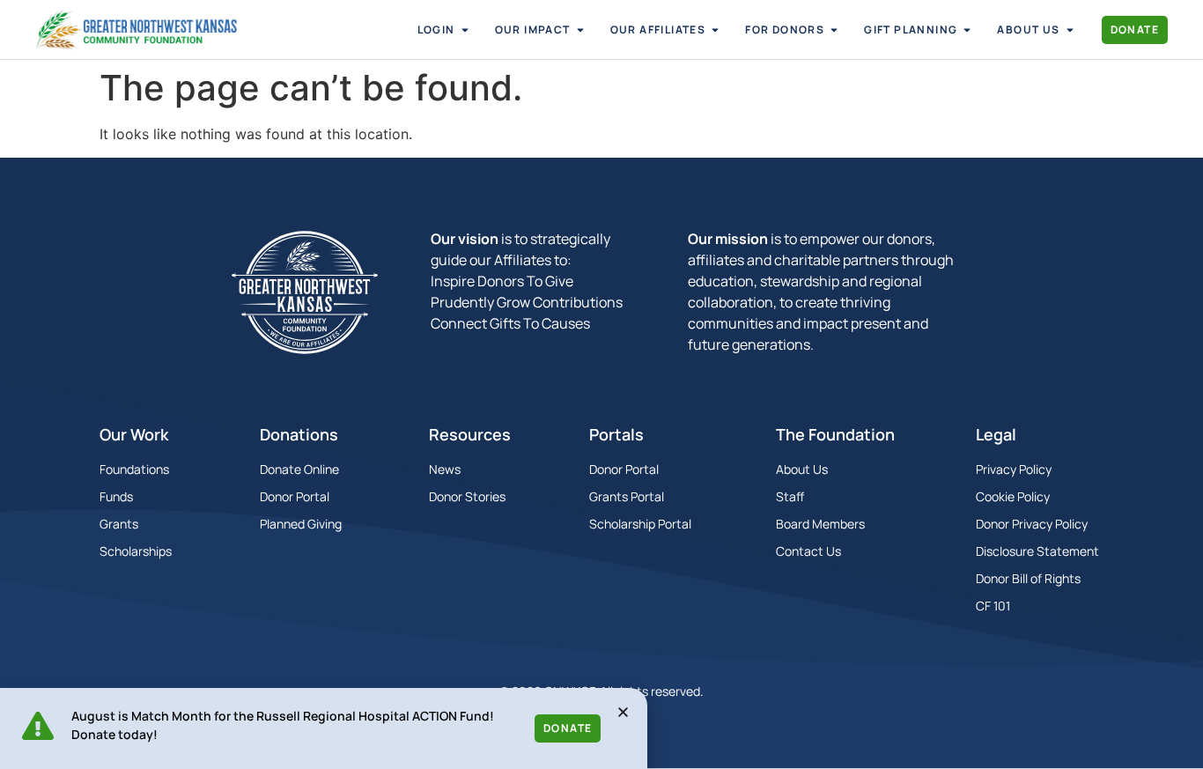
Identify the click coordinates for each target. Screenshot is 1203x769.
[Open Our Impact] (580, 30)
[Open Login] (465, 30)
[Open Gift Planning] (967, 30)
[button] (623, 712)
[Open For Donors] (834, 30)
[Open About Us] (1070, 30)
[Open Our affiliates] (715, 30)
